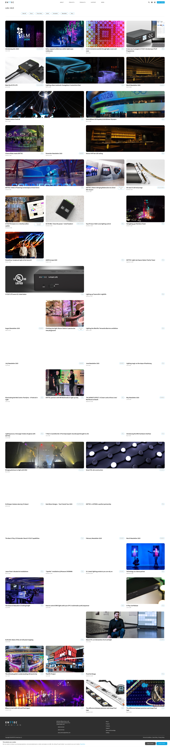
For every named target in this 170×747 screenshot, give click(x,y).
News (102, 2)
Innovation (55, 13)
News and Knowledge (110, 730)
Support (93, 2)
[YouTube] (153, 721)
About (62, 2)
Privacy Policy (161, 737)
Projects (71, 2)
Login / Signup (161, 2)
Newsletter (64, 13)
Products (83, 2)
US (14, 725)
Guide (47, 13)
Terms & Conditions (147, 737)
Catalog (107, 732)
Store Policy (155, 737)
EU (11, 725)
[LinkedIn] (156, 721)
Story (72, 13)
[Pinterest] (157, 721)
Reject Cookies (150, 743)
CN (17, 725)
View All (24, 13)
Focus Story (39, 13)
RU (20, 725)
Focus (31, 13)
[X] (160, 721)
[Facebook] (151, 721)
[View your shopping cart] (154, 2)
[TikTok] (159, 721)
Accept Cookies (162, 743)
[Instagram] (154, 721)
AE (5, 725)
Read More (82, 744)
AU (8, 725)
